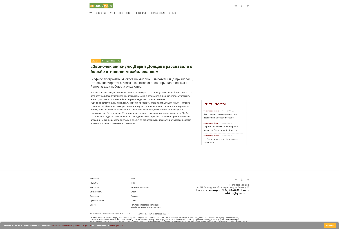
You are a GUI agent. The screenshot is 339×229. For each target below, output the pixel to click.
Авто (112, 13)
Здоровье (141, 13)
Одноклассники (242, 6)
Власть (93, 205)
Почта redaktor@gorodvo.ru (236, 192)
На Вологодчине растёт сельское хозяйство (221, 141)
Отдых (172, 13)
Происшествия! (157, 13)
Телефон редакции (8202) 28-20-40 (218, 190)
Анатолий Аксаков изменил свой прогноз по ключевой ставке (221, 116)
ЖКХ (121, 13)
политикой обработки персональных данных (71, 226)
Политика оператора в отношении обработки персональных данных (146, 206)
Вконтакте (236, 6)
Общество (101, 13)
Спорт (129, 13)
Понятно (330, 226)
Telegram (248, 6)
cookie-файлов (116, 226)
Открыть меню (91, 13)
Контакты (94, 179)
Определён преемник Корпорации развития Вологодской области (221, 128)
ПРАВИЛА (94, 183)
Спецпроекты (96, 192)
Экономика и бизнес (211, 111)
